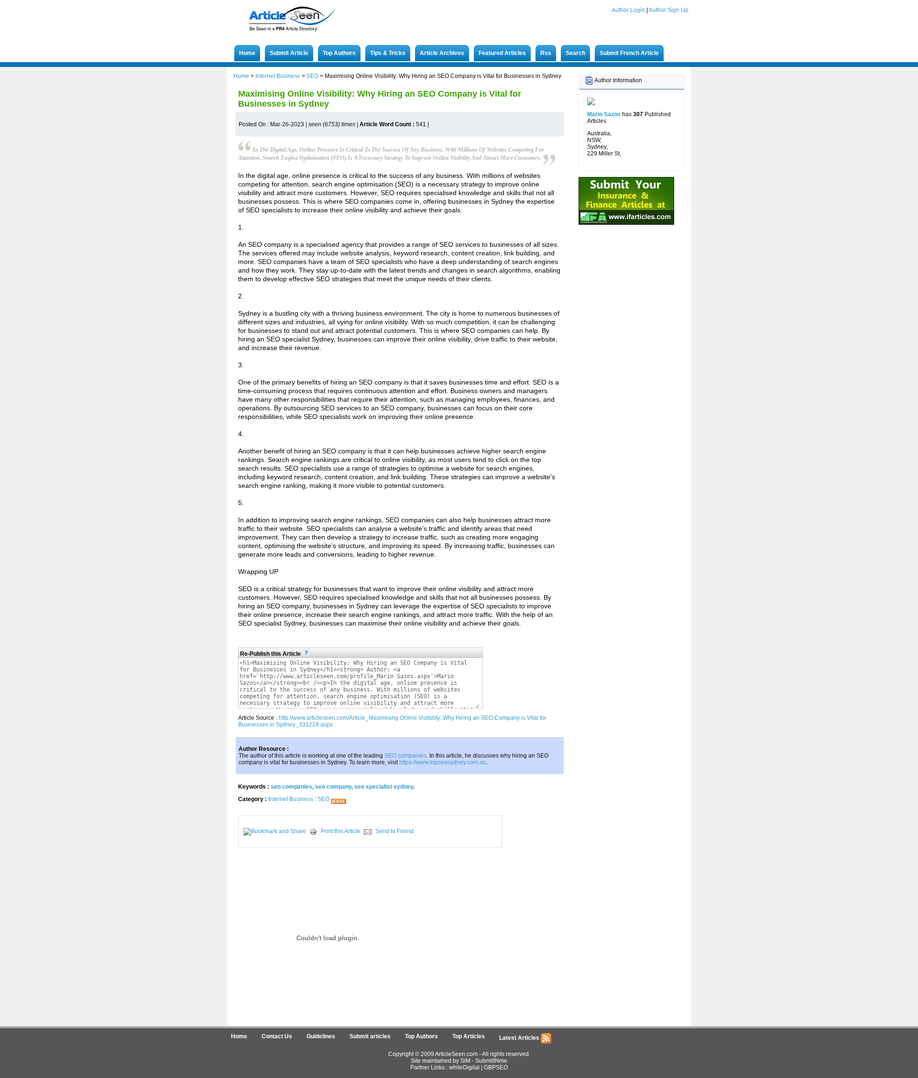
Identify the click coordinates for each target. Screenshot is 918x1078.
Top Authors (339, 53)
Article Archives (442, 53)
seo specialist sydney (383, 786)
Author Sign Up (668, 10)
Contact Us (277, 1036)
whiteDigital (464, 1067)
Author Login (628, 10)
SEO (312, 76)
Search (575, 53)
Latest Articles (520, 1037)
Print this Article (341, 831)
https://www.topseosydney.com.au (442, 762)
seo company (333, 786)
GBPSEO (496, 1067)
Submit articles (370, 1036)
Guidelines (320, 1036)
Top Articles (468, 1036)
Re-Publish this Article (271, 653)
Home (247, 53)
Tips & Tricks (387, 53)
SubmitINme (491, 1060)
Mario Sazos (604, 114)
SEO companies (405, 755)
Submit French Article (629, 53)
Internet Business (277, 76)
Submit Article (289, 53)
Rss (545, 53)
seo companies (291, 786)
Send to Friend (394, 831)
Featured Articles (502, 53)
